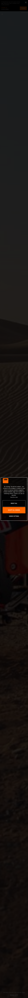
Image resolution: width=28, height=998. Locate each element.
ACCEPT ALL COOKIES (14, 510)
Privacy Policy (12, 497)
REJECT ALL (14, 503)
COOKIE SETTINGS (14, 516)
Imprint (16, 497)
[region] (14, 499)
